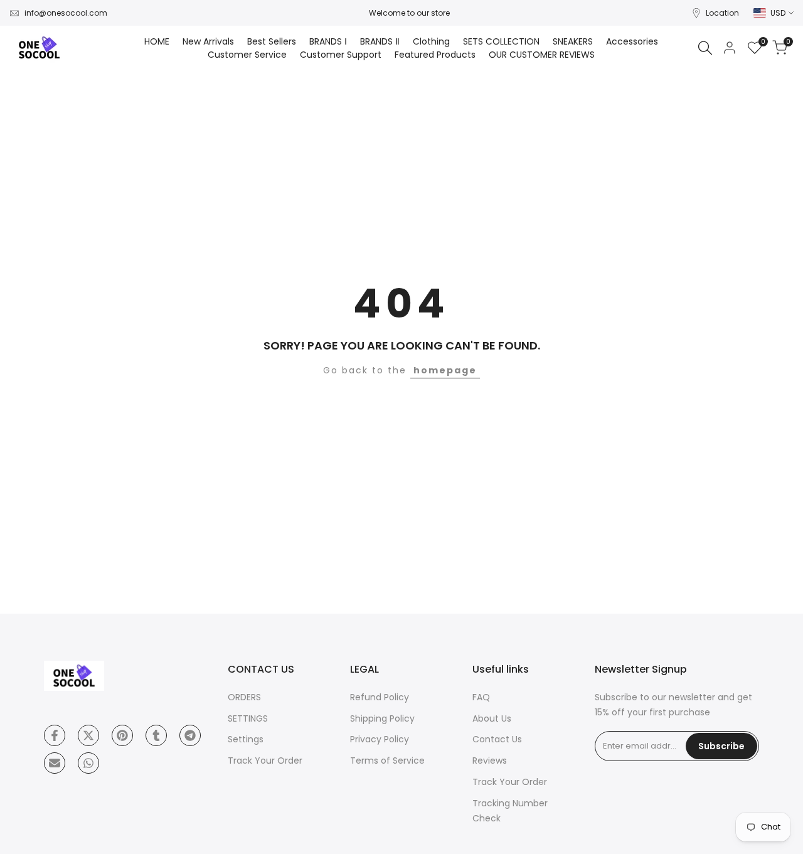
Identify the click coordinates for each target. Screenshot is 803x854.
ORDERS (244, 697)
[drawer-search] (705, 48)
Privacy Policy (379, 739)
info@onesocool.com (65, 13)
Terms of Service (387, 760)
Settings (245, 739)
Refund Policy (379, 697)
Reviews (489, 760)
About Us (491, 718)
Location (722, 13)
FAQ (481, 697)
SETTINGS (248, 718)
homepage (445, 370)
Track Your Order (265, 760)
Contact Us (497, 739)
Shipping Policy (382, 718)
